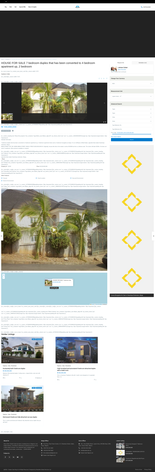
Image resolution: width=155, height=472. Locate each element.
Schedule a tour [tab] (143, 62)
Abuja (3, 159)
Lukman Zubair (123, 67)
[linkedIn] (13, 457)
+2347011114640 (147, 7)
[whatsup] (6, 1)
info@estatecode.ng (86, 450)
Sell (15, 7)
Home (2, 59)
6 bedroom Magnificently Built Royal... (135, 458)
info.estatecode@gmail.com (50, 453)
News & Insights (32, 7)
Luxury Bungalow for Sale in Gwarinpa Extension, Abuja (127, 295)
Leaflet (92, 304)
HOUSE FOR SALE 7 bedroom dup (62, 280)
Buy (6, 7)
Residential (13, 365)
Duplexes (8, 59)
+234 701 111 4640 (48, 448)
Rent (11, 7)
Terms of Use (138, 469)
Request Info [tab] (120, 62)
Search (132, 139)
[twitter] (9, 457)
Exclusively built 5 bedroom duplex (14, 368)
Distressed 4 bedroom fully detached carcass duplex (20, 417)
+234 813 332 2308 (86, 448)
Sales (8, 74)
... (9, 375)
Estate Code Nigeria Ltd (49, 455)
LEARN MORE (27, 449)
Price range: (114, 132)
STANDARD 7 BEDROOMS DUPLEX (135, 451)
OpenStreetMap (99, 304)
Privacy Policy (147, 469)
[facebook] (5, 457)
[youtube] (17, 457)
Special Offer (22, 7)
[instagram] (21, 457)
